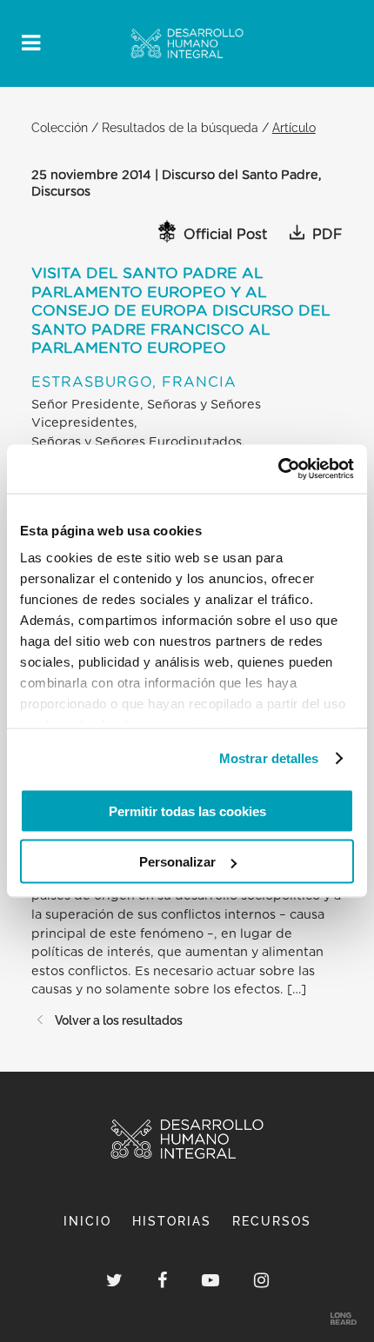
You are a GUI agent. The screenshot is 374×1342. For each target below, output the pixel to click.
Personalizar (177, 861)
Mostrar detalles (269, 758)
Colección (59, 127)
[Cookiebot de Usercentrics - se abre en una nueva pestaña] (278, 469)
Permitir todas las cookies (187, 810)
